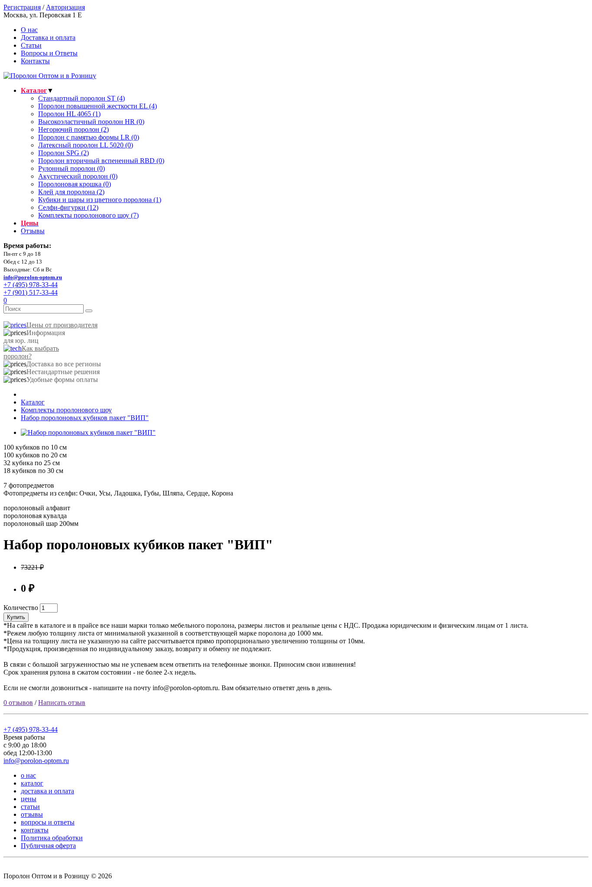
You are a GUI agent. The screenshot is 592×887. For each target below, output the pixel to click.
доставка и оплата (47, 791)
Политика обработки (52, 837)
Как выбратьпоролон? (31, 352)
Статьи (31, 45)
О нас (29, 29)
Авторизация (65, 7)
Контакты (35, 61)
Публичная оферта (48, 845)
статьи (30, 806)
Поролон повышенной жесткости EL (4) (97, 106)
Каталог (33, 402)
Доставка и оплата (48, 37)
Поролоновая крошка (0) (74, 184)
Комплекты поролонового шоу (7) (88, 215)
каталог (32, 783)
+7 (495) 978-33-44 (30, 729)
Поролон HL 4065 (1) (69, 113)
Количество (20, 607)
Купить (16, 617)
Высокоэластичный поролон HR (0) (91, 121)
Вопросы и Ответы (49, 53)
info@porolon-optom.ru (32, 277)
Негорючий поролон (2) (73, 129)
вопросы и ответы (48, 822)
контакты (35, 830)
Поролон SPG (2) (63, 153)
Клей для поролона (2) (71, 192)
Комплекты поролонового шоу (66, 410)
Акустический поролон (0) (77, 176)
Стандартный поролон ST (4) (81, 98)
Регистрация (22, 7)
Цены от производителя (62, 325)
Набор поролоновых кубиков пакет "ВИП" (85, 417)
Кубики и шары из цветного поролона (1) (99, 199)
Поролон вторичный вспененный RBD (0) (101, 160)
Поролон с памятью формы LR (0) (88, 137)
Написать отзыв (61, 702)
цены (28, 798)
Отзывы (33, 231)
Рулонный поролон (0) (71, 168)
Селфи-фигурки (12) (68, 207)
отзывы (32, 814)
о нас (28, 775)
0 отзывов (18, 702)
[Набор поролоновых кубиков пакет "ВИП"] (88, 432)
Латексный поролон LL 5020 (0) (85, 145)
